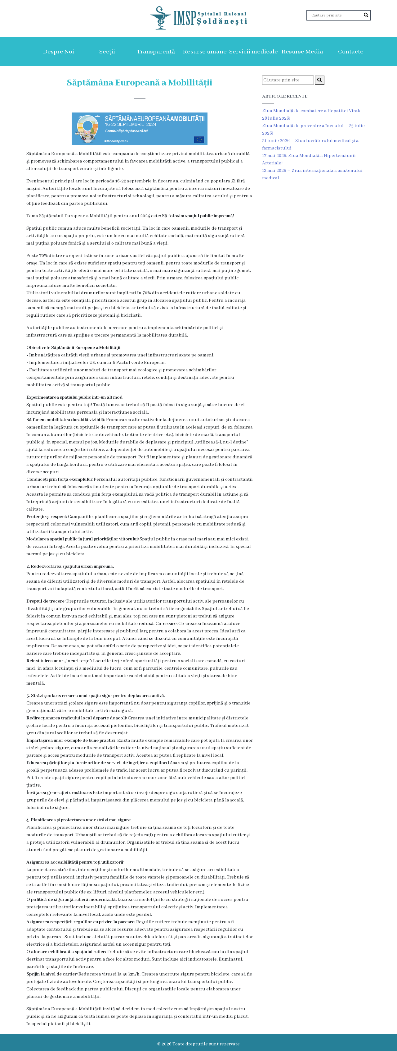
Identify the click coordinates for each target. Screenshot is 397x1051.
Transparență (156, 52)
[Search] (366, 15)
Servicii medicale (253, 52)
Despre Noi (58, 52)
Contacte (351, 52)
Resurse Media (302, 52)
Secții (107, 52)
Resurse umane (205, 52)
